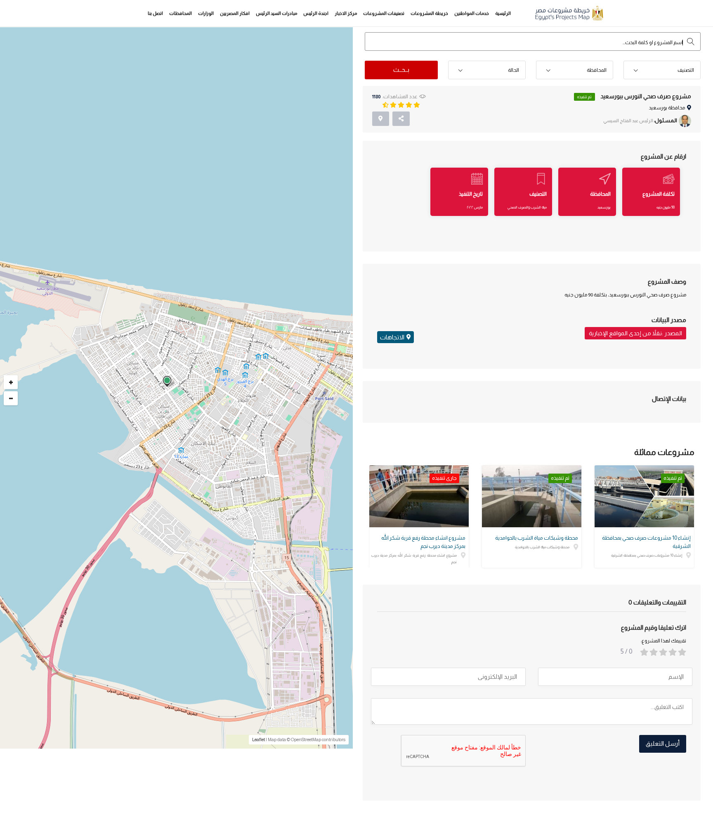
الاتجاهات (392, 337)
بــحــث (401, 69)
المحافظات (180, 13)
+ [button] (11, 382)
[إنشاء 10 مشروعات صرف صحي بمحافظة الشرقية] (644, 496)
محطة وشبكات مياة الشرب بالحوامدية (536, 538)
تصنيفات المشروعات (383, 13)
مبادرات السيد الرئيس (276, 13)
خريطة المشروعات (429, 13)
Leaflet (258, 739)
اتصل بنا (155, 13)
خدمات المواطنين (471, 13)
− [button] (11, 398)
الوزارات (206, 13)
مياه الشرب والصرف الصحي (527, 207)
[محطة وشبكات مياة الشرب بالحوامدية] (531, 496)
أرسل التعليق (663, 743)
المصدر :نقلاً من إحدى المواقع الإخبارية (635, 333)
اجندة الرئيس (315, 13)
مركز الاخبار (346, 13)
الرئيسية (503, 13)
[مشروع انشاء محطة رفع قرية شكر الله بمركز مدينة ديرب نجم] (419, 496)
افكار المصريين (235, 13)
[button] (662, 70)
